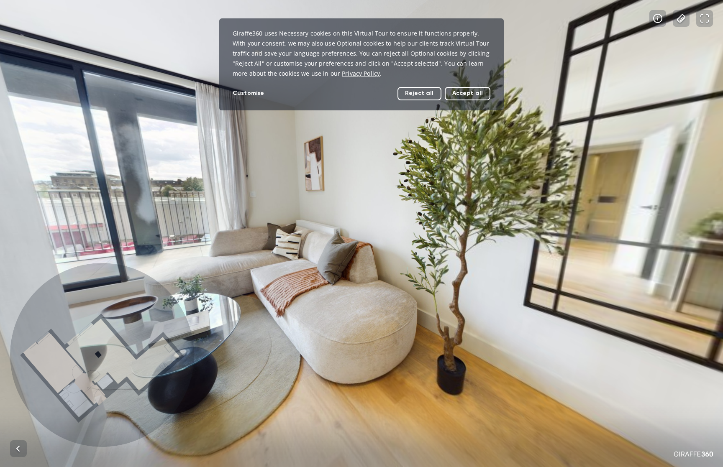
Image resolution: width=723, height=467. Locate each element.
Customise (248, 93)
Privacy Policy (361, 73)
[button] (102, 355)
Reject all (419, 93)
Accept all (467, 93)
